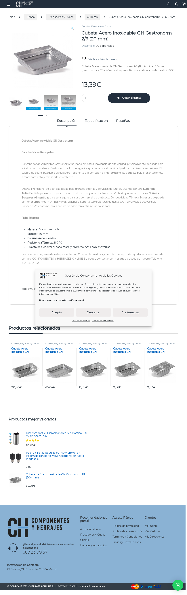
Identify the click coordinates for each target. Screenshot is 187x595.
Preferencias (130, 312)
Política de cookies (81, 320)
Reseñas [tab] (123, 121)
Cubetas (92, 17)
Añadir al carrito (131, 97)
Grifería (84, 540)
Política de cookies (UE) (127, 531)
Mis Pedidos (152, 531)
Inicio (12, 17)
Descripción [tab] (66, 121)
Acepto (56, 312)
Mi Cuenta (151, 526)
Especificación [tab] (96, 121)
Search (169, 4)
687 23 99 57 (35, 552)
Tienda (30, 17)
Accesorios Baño (90, 529)
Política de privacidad (103, 320)
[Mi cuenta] (176, 4)
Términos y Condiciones (127, 536)
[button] (72, 28)
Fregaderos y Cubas (60, 17)
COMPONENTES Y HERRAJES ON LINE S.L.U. (34, 586)
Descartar (93, 312)
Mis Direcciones (154, 536)
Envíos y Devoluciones (126, 542)
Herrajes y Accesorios (93, 545)
